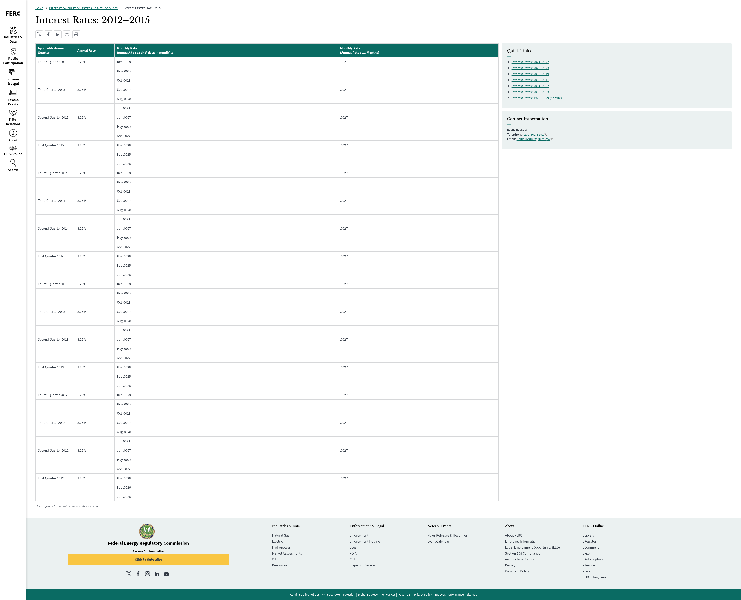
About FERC (513, 535)
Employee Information (521, 541)
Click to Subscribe (148, 559)
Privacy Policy (423, 594)
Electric (277, 541)
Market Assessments (287, 553)
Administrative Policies (305, 594)
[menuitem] (13, 165)
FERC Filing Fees (594, 577)
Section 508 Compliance (522, 553)
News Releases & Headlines (447, 535)
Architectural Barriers (520, 559)
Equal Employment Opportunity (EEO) (532, 547)
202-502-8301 (534, 134)
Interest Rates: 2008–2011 (530, 80)
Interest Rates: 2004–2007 (530, 86)
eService (589, 565)
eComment (591, 547)
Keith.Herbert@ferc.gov (533, 139)
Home (39, 8)
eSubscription (593, 559)
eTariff (587, 571)
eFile (586, 553)
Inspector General (363, 565)
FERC (13, 13)
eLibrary (588, 535)
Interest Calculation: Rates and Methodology (83, 8)
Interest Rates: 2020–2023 (530, 68)
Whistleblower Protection (338, 594)
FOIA (353, 553)
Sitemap (471, 594)
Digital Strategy (368, 594)
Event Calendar (438, 541)
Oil (274, 559)
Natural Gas (280, 535)
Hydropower (281, 547)
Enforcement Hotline (365, 541)
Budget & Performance (449, 594)
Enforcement (359, 535)
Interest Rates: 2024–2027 (530, 62)
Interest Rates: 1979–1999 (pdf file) (537, 98)
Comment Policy (517, 571)
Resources (279, 565)
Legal (354, 547)
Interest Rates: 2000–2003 (530, 92)
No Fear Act (387, 594)
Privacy (510, 565)
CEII (352, 559)
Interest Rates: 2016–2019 (530, 74)
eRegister (589, 541)
